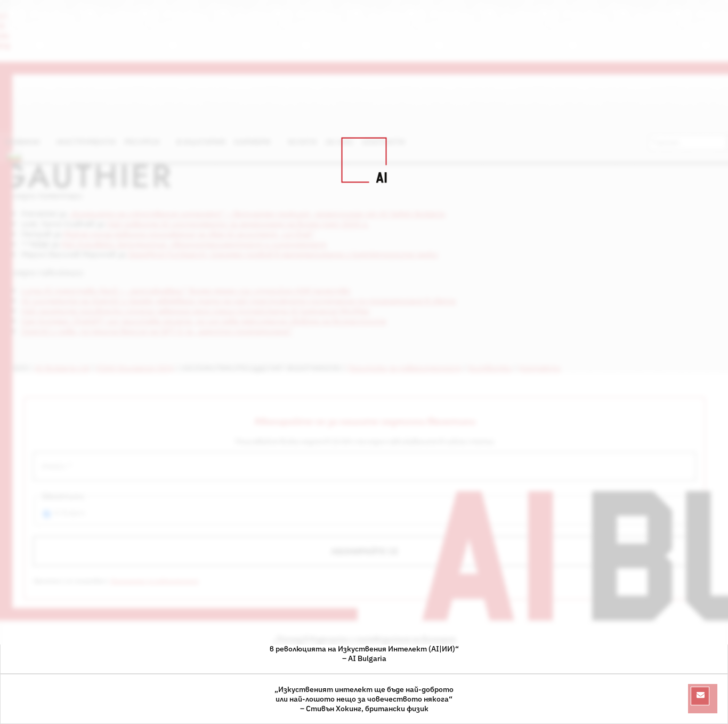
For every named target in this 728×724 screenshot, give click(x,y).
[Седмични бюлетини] (700, 696)
